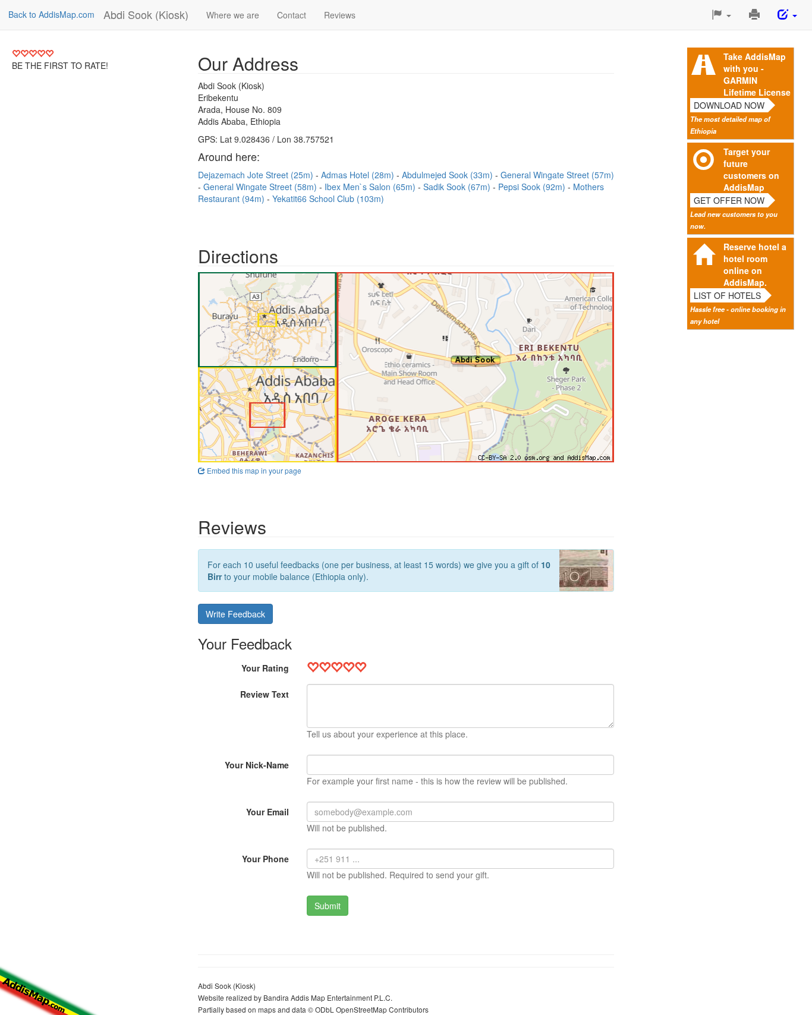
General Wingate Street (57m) (557, 175)
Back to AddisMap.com (51, 14)
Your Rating (265, 668)
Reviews (339, 15)
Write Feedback (235, 614)
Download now (729, 105)
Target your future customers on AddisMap (751, 169)
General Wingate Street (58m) (261, 187)
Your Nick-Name (257, 765)
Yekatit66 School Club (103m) (328, 198)
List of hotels (727, 295)
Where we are (232, 15)
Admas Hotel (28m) (358, 175)
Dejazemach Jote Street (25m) (257, 175)
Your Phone (265, 859)
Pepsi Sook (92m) (533, 187)
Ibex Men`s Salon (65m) (371, 187)
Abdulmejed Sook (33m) (448, 175)
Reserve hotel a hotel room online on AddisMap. (754, 264)
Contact (291, 15)
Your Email (267, 812)
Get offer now (729, 200)
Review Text (264, 694)
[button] (721, 15)
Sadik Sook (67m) (458, 187)
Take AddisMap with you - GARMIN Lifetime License (757, 74)
